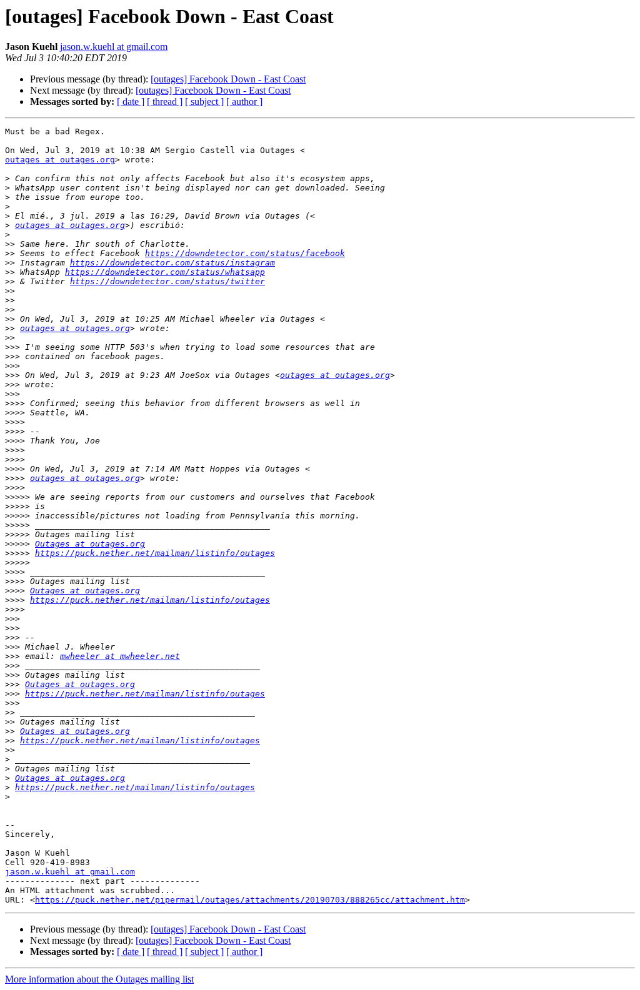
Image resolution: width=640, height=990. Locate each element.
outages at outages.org (60, 159)
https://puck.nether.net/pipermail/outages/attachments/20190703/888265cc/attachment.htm (250, 899)
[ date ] (130, 101)
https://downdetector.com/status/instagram (172, 262)
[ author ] (244, 101)
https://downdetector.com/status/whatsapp (165, 272)
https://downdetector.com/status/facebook (245, 253)
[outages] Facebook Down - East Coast (228, 79)
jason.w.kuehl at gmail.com (114, 46)
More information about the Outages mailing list (99, 979)
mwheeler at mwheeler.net (120, 656)
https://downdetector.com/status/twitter (167, 281)
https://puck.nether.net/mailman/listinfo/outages (155, 553)
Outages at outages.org (90, 543)
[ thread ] (164, 101)
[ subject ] (204, 101)
